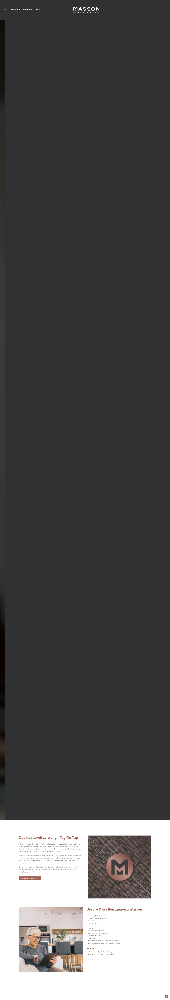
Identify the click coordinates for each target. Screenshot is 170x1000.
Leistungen (27, 10)
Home (5, 10)
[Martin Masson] (86, 9)
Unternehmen (15, 10)
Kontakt (39, 10)
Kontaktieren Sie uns (30, 878)
